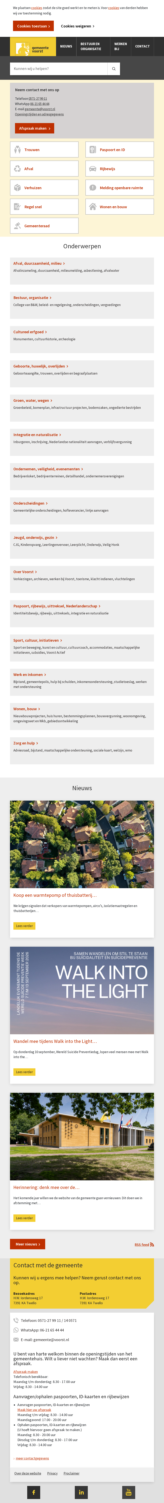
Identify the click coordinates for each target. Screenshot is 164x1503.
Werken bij (120, 46)
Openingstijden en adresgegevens (39, 114)
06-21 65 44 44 (39, 104)
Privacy (52, 1473)
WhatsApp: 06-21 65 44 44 (42, 1329)
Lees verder (24, 926)
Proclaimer (71, 1473)
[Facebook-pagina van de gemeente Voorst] (33, 1492)
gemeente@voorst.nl (40, 109)
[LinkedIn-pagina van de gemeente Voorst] (81, 1492)
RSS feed (142, 1244)
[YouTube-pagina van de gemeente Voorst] (128, 1492)
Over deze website (27, 1473)
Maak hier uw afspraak (34, 1409)
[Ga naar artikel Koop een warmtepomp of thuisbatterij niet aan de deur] (82, 844)
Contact (142, 46)
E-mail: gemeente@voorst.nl (45, 1339)
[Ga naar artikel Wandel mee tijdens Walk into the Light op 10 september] (82, 990)
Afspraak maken (33, 128)
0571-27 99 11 (38, 98)
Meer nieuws (26, 1243)
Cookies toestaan (32, 25)
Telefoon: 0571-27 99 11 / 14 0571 (49, 1320)
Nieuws (66, 46)
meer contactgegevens (32, 1458)
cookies (36, 8)
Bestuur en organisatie (91, 46)
